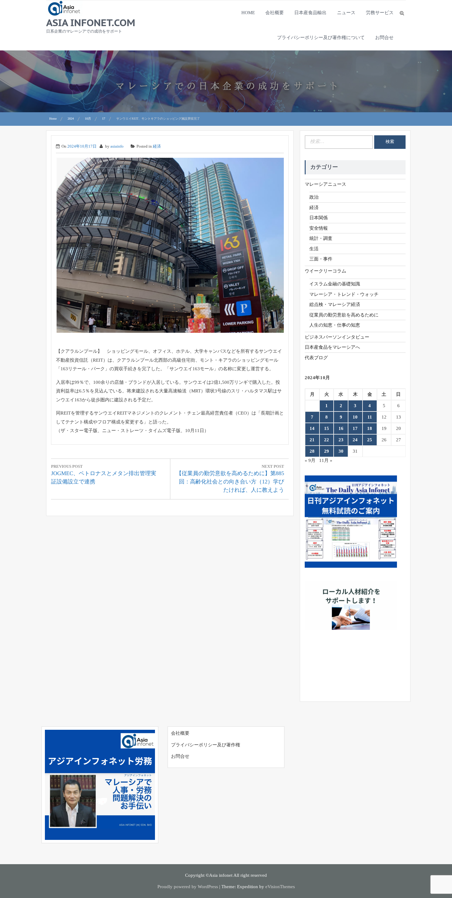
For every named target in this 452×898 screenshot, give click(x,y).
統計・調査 (320, 238)
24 (355, 439)
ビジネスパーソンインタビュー (337, 337)
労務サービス (380, 12)
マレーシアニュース (325, 184)
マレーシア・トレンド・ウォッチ (344, 294)
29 (326, 451)
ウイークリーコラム (325, 270)
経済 (157, 146)
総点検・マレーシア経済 (334, 304)
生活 (314, 248)
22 (326, 439)
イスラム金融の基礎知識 (334, 283)
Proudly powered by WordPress (187, 886)
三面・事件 (320, 258)
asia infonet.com (90, 22)
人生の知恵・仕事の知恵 (334, 325)
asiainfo (117, 146)
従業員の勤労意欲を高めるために (344, 314)
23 (341, 439)
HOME (248, 12)
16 (341, 428)
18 (369, 428)
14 (312, 428)
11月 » (325, 460)
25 (369, 439)
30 (341, 451)
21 (312, 439)
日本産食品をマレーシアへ (332, 347)
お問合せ (384, 37)
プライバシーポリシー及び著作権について (321, 37)
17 (355, 428)
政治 (314, 197)
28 (312, 451)
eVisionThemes (280, 886)
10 (355, 417)
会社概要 (274, 12)
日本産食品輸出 (310, 12)
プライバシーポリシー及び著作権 (205, 744)
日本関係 (318, 217)
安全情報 (318, 228)
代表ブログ (316, 357)
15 (326, 428)
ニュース (346, 12)
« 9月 (310, 460)
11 (369, 417)
